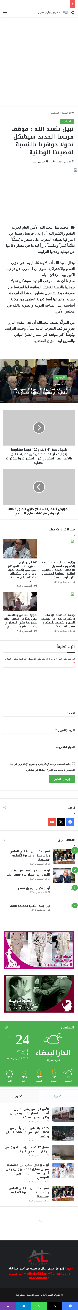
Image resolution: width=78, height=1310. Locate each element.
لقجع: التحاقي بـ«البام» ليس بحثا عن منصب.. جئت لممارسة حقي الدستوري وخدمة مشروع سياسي (20, 620)
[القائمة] (5, 14)
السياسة (55, 112)
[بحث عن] (73, 14)
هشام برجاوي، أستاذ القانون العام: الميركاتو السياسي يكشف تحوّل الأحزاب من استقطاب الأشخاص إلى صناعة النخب (22, 572)
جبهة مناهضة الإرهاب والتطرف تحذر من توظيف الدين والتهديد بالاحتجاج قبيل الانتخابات (58, 620)
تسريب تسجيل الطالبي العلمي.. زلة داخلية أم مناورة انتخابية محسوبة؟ (40, 391)
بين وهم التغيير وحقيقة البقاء (29, 906)
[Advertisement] (39, 64)
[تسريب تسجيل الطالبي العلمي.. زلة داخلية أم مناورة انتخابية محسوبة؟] (64, 856)
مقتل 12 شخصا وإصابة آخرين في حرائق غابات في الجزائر (27, 1149)
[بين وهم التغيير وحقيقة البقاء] (64, 911)
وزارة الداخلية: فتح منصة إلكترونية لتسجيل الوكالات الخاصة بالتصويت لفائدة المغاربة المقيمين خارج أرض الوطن (58, 570)
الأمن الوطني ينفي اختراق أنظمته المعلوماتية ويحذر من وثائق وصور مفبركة (29, 1113)
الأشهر (19, 1096)
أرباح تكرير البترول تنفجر (34, 888)
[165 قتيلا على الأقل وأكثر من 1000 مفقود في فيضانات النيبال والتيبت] (63, 1133)
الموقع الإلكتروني (65, 747)
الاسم (71, 713)
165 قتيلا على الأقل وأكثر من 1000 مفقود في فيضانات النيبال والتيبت (27, 1132)
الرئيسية (66, 112)
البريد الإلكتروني (65, 730)
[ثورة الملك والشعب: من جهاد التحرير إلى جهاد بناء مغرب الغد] (64, 875)
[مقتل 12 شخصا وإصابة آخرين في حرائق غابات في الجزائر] (63, 1152)
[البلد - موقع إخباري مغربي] (52, 12)
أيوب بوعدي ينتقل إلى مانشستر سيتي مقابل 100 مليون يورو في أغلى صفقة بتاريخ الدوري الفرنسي (27, 1171)
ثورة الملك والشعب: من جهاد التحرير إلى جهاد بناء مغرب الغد (28, 872)
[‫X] (61, 822)
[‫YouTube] (52, 822)
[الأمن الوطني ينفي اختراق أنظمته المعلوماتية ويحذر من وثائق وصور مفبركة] (63, 1114)
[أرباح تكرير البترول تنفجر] (64, 893)
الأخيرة (58, 1096)
